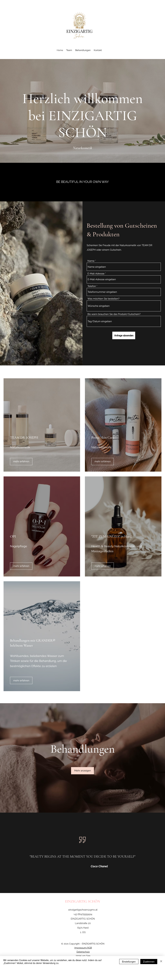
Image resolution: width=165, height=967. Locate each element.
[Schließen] (161, 961)
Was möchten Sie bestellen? (103, 299)
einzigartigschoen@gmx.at (82, 909)
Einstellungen (129, 961)
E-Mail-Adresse (95, 273)
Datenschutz (83, 951)
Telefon (91, 286)
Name (90, 261)
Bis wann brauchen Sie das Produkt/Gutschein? (114, 314)
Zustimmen (149, 961)
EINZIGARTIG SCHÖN (83, 901)
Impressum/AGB (83, 947)
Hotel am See (83, 955)
